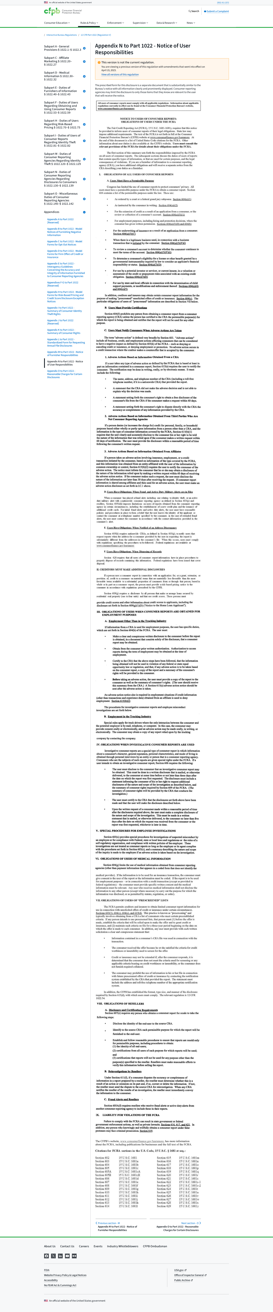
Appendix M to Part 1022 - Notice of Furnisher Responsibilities (65, 353)
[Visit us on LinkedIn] (60, 1255)
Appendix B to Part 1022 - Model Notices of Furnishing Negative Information (64, 232)
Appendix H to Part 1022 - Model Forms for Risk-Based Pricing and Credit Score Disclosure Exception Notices (65, 296)
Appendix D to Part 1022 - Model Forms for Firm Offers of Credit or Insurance (65, 254)
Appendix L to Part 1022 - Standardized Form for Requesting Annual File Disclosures (66, 343)
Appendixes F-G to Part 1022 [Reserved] (62, 284)
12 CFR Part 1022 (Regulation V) (96, 34)
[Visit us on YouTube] (67, 1255)
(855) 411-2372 (223, 2)
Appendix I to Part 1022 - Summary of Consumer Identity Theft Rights (64, 311)
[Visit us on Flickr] (74, 1255)
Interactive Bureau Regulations (61, 34)
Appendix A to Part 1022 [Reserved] (60, 220)
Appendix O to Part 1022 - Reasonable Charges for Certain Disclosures (64, 374)
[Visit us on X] (53, 1255)
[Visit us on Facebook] (46, 1255)
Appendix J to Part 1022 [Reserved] (60, 322)
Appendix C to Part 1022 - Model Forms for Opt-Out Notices (64, 243)
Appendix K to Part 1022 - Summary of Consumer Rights (63, 331)
